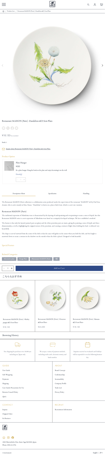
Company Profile (60, 383)
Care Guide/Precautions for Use (13, 388)
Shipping (5, 383)
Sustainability (59, 379)
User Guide (6, 370)
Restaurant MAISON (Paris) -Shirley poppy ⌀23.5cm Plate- (16, 321)
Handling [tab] (86, 194)
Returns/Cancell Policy (10, 392)
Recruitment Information (63, 410)
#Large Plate (23, 259)
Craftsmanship (60, 375)
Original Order (7, 414)
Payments (5, 379)
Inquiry (4, 410)
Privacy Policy (59, 392)
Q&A (4, 397)
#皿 (56, 259)
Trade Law (58, 388)
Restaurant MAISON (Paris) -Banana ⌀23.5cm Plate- (86, 321)
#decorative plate (9, 259)
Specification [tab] (52, 194)
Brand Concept (60, 370)
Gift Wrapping (7, 375)
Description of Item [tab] (19, 194)
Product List (11, 11)
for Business (6, 418)
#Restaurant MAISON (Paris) (41, 259)
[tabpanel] (52, 219)
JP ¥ (101, 453)
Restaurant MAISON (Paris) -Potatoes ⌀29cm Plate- (52, 321)
